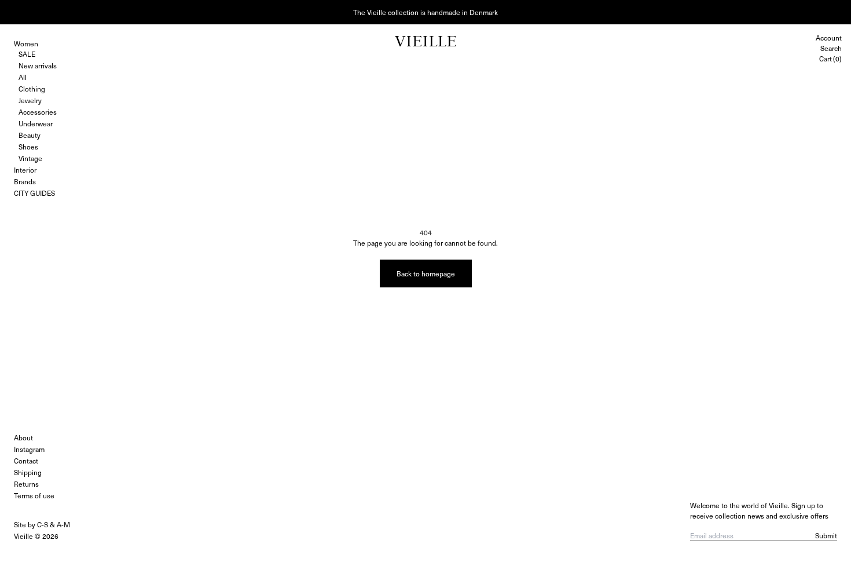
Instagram (29, 449)
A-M (63, 524)
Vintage (30, 158)
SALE (27, 54)
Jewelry (30, 100)
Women (26, 43)
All (23, 77)
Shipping (28, 472)
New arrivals (38, 65)
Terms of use (34, 495)
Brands (25, 181)
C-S (42, 524)
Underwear (36, 123)
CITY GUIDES (34, 193)
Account (829, 37)
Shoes (28, 146)
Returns (26, 484)
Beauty (30, 135)
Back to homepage (426, 273)
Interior (25, 170)
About (23, 437)
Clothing (32, 88)
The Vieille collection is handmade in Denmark (425, 12)
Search (831, 48)
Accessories (38, 112)
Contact (26, 460)
